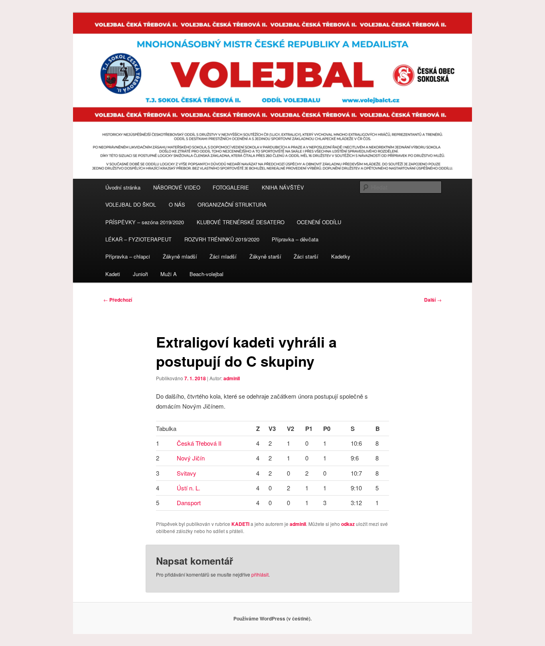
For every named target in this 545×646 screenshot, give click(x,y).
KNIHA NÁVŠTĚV (283, 187)
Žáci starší (306, 256)
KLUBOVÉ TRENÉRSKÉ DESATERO (240, 222)
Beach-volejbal (206, 274)
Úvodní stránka (122, 187)
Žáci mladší (223, 256)
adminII (231, 378)
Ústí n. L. (188, 488)
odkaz (348, 523)
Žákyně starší (265, 256)
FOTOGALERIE (231, 187)
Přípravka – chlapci (127, 256)
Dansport (189, 502)
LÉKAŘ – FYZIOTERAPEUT (138, 239)
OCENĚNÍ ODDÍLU (319, 222)
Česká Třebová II (199, 443)
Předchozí (117, 299)
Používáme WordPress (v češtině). (272, 618)
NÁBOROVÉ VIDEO (176, 187)
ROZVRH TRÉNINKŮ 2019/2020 (221, 239)
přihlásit (260, 574)
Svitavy (186, 473)
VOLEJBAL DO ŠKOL (130, 204)
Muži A (168, 274)
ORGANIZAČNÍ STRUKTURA (232, 204)
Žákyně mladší (180, 256)
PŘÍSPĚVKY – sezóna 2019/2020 (144, 222)
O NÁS (177, 204)
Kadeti (112, 274)
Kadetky (340, 256)
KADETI (240, 523)
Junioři (140, 274)
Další (433, 299)
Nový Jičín (191, 458)
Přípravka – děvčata (295, 239)
